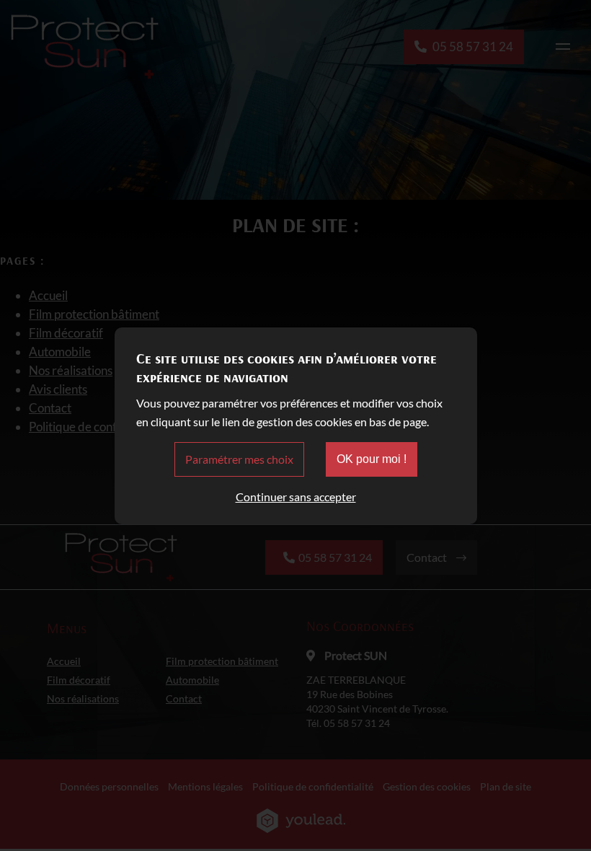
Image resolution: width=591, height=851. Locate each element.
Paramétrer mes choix (239, 459)
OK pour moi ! (371, 459)
